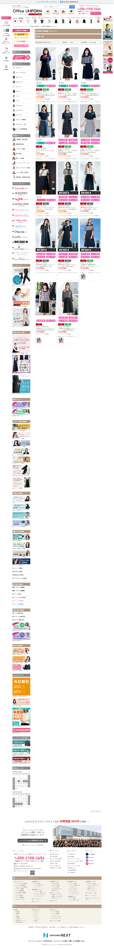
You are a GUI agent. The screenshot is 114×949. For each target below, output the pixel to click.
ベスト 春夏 (37, 883)
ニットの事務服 (20, 897)
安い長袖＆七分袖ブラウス (20, 408)
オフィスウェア (20, 881)
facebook (91, 857)
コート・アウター (91, 895)
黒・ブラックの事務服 (19, 590)
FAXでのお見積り (56, 861)
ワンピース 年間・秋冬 (93, 885)
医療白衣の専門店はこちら (20, 755)
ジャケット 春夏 (38, 891)
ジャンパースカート (92, 890)
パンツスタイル (17, 286)
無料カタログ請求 (56, 868)
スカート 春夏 (73, 883)
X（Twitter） (92, 854)
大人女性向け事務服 (21, 892)
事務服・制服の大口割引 (19, 696)
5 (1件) (69, 156)
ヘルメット (36, 922)
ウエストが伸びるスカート (20, 393)
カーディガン (36, 899)
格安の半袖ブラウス (18, 415)
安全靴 (35, 920)
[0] (108, 23)
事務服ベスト (36, 881)
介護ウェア (19, 918)
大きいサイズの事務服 (21, 887)
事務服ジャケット (38, 889)
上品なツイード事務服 (19, 463)
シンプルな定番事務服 (19, 455)
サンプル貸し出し (18, 726)
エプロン (36, 917)
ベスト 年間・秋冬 (38, 885)
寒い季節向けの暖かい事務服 (21, 662)
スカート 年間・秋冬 (75, 885)
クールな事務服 (20, 890)
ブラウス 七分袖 (56, 885)
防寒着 (18, 913)
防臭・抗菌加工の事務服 (19, 548)
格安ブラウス (55, 890)
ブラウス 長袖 (55, 887)
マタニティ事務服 (18, 488)
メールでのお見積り (56, 858)
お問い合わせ (96, 13)
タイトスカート (73, 890)
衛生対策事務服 (17, 540)
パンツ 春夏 (72, 898)
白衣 (17, 915)
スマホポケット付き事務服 (20, 578)
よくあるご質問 (17, 706)
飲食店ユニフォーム (21, 920)
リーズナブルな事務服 (21, 883)
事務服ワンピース (91, 881)
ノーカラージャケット (39, 894)
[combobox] (56, 7)
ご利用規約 (72, 872)
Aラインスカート (74, 888)
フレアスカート (73, 887)
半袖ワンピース (91, 887)
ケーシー (36, 915)
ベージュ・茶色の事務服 (20, 597)
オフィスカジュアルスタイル (21, 326)
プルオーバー (55, 898)
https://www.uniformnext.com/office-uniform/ (28, 868)
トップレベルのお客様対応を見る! (31, 840)
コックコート (37, 918)
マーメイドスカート (74, 892)
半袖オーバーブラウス (57, 894)
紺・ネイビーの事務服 (19, 587)
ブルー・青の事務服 (18, 604)
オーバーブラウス (56, 893)
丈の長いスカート (18, 373)
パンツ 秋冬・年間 (74, 900)
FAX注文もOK (17, 733)
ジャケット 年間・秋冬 (39, 893)
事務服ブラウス (55, 881)
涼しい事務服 (19, 895)
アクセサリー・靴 (91, 893)
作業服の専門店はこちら (19, 746)
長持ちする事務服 (18, 565)
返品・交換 (54, 863)
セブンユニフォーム (56, 918)
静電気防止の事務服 (18, 575)
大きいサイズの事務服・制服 (21, 353)
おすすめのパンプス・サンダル (21, 475)
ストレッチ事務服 (18, 568)
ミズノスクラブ (55, 915)
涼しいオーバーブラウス (19, 502)
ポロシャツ (54, 900)
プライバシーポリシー (75, 858)
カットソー (36, 901)
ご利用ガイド (73, 854)
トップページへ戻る (74, 865)
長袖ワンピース (91, 888)
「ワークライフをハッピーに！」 (47, 2)
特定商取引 (72, 863)
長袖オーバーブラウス (57, 896)
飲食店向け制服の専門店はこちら (22, 763)
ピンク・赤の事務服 (18, 600)
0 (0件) (69, 99)
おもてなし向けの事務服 (19, 430)
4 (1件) (47, 156)
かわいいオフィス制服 (19, 438)
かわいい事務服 (20, 888)
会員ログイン (73, 868)
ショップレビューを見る (21, 45)
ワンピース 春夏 (91, 883)
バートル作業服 (55, 911)
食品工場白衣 (19, 922)
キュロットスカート (74, 894)
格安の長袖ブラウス (18, 640)
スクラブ (36, 913)
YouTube (91, 863)
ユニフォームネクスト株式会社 (34, 845)
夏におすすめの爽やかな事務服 (21, 518)
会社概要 (71, 856)
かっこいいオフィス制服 (19, 446)
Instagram (91, 860)
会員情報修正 (73, 870)
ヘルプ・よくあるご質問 (76, 861)
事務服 (18, 917)
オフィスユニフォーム (32, 830)
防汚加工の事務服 (18, 571)
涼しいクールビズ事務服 (19, 526)
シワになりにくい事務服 (19, 556)
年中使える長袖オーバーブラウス (22, 670)
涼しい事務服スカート (19, 510)
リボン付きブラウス (57, 888)
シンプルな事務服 (20, 885)
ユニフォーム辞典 (56, 920)
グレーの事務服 (17, 594)
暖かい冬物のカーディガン (20, 654)
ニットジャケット (38, 896)
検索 (71, 6)
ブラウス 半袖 (55, 883)
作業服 (18, 911)
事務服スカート (73, 881)
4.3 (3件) (47, 99)
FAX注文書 (54, 856)
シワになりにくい (20, 894)
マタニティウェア (20, 899)
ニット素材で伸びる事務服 (20, 306)
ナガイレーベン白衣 (56, 916)
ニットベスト (37, 887)
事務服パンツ (72, 896)
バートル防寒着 (55, 913)
